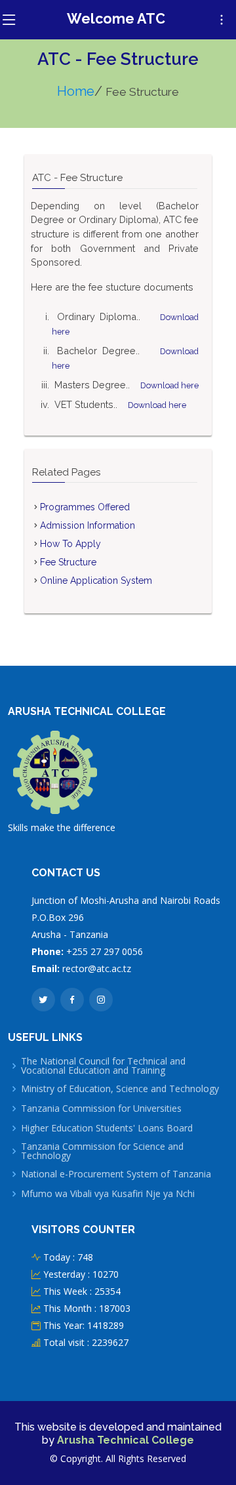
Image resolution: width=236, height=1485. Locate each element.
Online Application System (96, 580)
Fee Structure (68, 562)
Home (75, 91)
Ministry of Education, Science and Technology (120, 1088)
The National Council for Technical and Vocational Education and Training (103, 1066)
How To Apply (70, 543)
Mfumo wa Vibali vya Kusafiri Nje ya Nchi (108, 1193)
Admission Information (87, 525)
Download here (169, 385)
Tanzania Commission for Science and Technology (102, 1151)
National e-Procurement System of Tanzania (116, 1174)
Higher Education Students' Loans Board (107, 1128)
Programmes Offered (85, 507)
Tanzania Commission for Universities (101, 1108)
